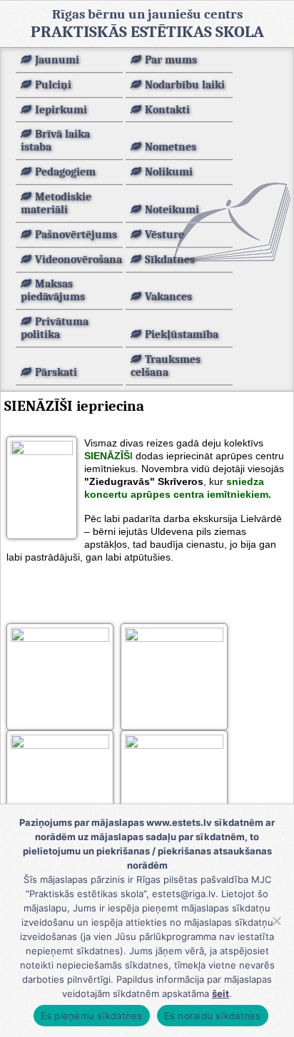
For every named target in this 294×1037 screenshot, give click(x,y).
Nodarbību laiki (185, 84)
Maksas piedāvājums (53, 290)
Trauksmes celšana (166, 366)
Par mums (171, 59)
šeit (220, 993)
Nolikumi (169, 171)
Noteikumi (172, 209)
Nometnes (170, 147)
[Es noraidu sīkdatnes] (276, 921)
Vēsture (164, 234)
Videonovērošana (78, 259)
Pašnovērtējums (76, 234)
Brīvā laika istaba (55, 140)
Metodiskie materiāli (56, 203)
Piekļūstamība (181, 334)
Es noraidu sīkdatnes (212, 1015)
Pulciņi (53, 84)
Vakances (168, 296)
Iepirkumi (61, 109)
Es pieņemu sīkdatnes (92, 1015)
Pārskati (56, 372)
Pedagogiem (65, 171)
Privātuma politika (54, 328)
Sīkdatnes (170, 259)
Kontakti (167, 109)
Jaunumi (57, 59)
